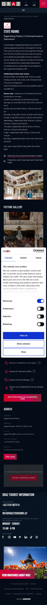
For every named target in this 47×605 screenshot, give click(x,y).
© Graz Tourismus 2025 (19, 584)
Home (6, 16)
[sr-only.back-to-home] (11, 4)
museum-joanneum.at (13, 450)
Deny (23, 352)
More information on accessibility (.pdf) (22, 398)
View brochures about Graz (16, 575)
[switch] (40, 309)
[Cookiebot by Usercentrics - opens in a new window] (33, 251)
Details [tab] (23, 258)
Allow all (23, 335)
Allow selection (23, 344)
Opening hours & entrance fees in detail (25, 156)
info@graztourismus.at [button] (14, 513)
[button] (3, 537)
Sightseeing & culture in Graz (21, 16)
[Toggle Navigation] (43, 4)
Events (34, 5)
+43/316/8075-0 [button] (11, 505)
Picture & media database (14, 589)
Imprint (8, 594)
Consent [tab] (8, 258)
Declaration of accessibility (23, 594)
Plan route (10, 457)
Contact (33, 584)
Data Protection (37, 589)
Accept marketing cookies (23, 478)
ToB (27, 589)
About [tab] (38, 258)
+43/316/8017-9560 (11, 442)
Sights (35, 16)
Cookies (38, 594)
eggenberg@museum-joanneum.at (19, 434)
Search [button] (26, 5)
